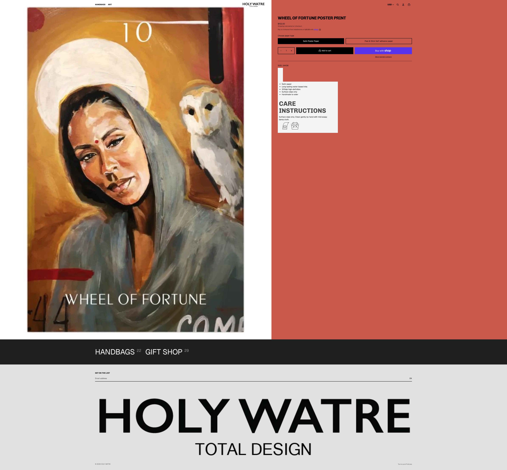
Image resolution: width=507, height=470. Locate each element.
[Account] (403, 5)
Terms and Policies (405, 464)
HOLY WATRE (106, 464)
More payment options (383, 57)
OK (410, 378)
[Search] (398, 5)
